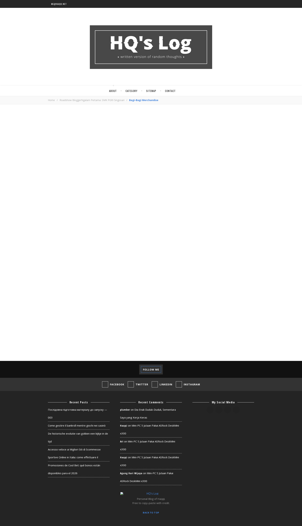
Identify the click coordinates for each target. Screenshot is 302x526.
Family (231, 238)
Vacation (242, 329)
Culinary (210, 225)
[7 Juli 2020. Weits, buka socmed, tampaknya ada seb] (166, 369)
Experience (212, 238)
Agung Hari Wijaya (131, 473)
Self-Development (233, 316)
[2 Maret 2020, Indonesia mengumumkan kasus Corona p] (287, 369)
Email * (52, 263)
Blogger (227, 206)
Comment (54, 199)
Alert (208, 199)
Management (237, 264)
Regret (231, 310)
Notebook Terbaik (217, 284)
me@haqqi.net (59, 3)
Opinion (243, 284)
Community (212, 219)
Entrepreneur (214, 232)
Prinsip (229, 297)
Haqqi (123, 425)
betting (210, 206)
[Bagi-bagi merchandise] (122, 149)
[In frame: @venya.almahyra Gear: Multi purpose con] (257, 369)
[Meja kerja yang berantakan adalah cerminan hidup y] (106, 369)
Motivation (239, 271)
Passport (238, 290)
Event (235, 232)
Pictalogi (211, 297)
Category (131, 91)
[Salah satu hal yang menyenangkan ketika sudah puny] (75, 369)
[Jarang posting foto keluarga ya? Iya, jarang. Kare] (45, 369)
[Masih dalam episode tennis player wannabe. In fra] (196, 369)
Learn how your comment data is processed (127, 299)
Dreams (243, 225)
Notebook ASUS (215, 277)
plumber (125, 409)
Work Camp (234, 336)
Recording (242, 303)
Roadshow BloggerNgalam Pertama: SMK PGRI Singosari (92, 100)
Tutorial (222, 329)
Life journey (213, 264)
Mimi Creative (214, 271)
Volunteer (212, 336)
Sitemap (151, 91)
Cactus (228, 212)
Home (51, 100)
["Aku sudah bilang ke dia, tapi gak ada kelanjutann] (136, 369)
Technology (231, 323)
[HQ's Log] (151, 47)
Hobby (208, 258)
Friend (230, 245)
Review (209, 316)
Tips (207, 329)
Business (210, 212)
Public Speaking (216, 303)
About (113, 91)
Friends (209, 251)
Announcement (229, 199)
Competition (236, 219)
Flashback (211, 245)
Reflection (212, 310)
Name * (52, 250)
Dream (227, 225)
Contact (170, 91)
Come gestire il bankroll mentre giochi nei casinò (77, 425)
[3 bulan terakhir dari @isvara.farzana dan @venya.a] (15, 369)
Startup (210, 323)
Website (53, 277)
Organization (214, 290)
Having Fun (229, 251)
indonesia (226, 258)
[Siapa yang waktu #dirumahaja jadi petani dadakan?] (226, 369)
